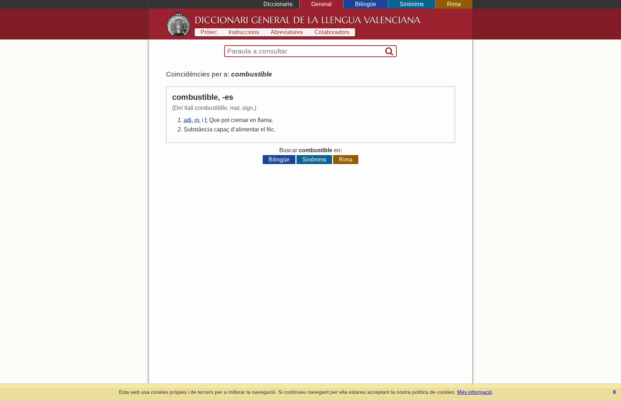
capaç (221, 129)
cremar (239, 120)
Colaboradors (331, 32)
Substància (198, 129)
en (253, 120)
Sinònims (412, 4)
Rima (454, 4)
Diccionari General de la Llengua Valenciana (307, 20)
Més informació (474, 392)
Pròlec (209, 32)
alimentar (247, 129)
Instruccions (244, 32)
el (263, 129)
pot (225, 120)
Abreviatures (287, 32)
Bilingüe (365, 4)
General (321, 4)
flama (265, 120)
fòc (270, 129)
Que (214, 120)
